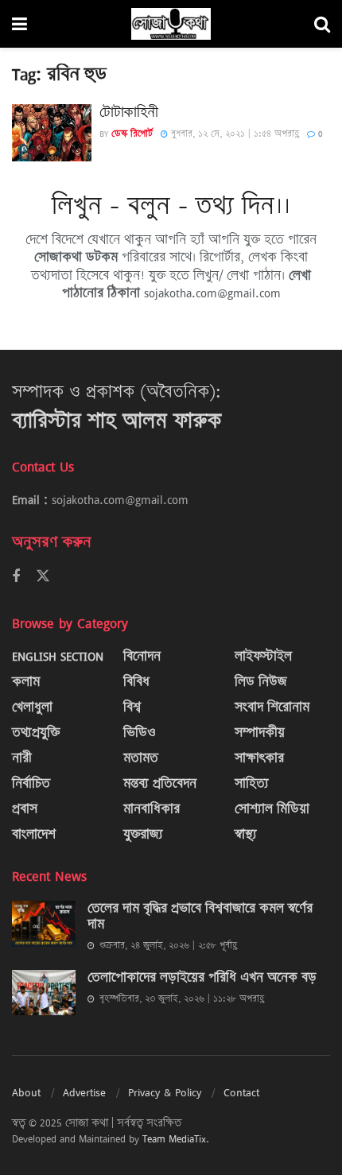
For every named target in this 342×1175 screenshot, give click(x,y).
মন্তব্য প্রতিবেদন (159, 783)
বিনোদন (142, 656)
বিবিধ (136, 681)
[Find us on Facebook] (16, 577)
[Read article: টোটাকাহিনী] (51, 132)
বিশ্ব (132, 707)
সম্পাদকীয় (260, 732)
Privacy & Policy (164, 1092)
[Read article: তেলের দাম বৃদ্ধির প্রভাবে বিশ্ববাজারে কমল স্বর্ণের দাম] (44, 923)
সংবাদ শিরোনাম (272, 707)
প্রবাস (24, 809)
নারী (22, 758)
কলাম (26, 681)
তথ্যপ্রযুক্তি (36, 732)
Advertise (84, 1092)
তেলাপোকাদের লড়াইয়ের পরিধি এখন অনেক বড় (202, 977)
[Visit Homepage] (171, 24)
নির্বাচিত (31, 783)
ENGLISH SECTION (57, 656)
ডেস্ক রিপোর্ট (132, 133)
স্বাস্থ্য (246, 834)
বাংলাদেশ (34, 834)
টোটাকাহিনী (128, 112)
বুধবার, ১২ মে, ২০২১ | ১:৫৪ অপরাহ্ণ (233, 133)
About (26, 1092)
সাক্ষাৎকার (259, 758)
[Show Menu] (19, 24)
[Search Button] (322, 24)
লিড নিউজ (261, 681)
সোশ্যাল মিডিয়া (272, 809)
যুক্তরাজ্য (143, 834)
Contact (241, 1092)
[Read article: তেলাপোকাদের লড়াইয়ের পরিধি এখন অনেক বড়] (44, 992)
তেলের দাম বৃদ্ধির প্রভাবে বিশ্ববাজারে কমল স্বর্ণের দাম (200, 916)
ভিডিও (139, 732)
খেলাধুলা (32, 707)
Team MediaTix (174, 1138)
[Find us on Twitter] (43, 576)
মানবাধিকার (151, 809)
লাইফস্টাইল (263, 656)
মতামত (140, 758)
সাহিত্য (252, 783)
